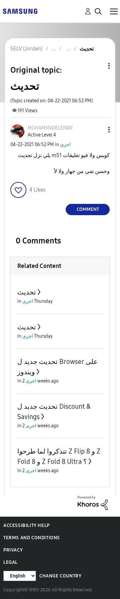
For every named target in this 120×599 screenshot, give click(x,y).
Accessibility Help (26, 525)
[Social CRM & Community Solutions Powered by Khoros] (93, 502)
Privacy (13, 550)
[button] (98, 130)
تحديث (26, 292)
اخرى (65, 144)
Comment (88, 209)
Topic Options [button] (98, 66)
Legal (10, 562)
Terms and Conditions (31, 538)
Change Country (60, 576)
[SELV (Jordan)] (20, 11)
